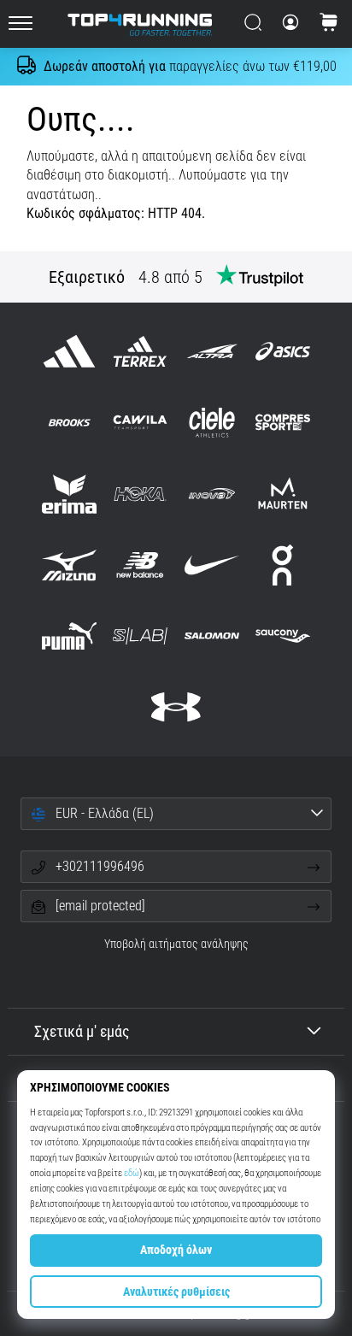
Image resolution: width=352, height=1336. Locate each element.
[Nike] (211, 564)
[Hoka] (140, 493)
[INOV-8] (211, 493)
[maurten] (282, 493)
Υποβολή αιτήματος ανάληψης (176, 944)
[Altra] (211, 351)
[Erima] (69, 493)
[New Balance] (140, 564)
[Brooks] (69, 422)
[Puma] (69, 635)
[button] (176, 813)
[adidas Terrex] (140, 351)
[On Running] (282, 564)
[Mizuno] (69, 564)
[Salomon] (211, 635)
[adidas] (69, 351)
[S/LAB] (140, 635)
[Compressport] (282, 422)
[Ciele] (211, 422)
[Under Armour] (175, 707)
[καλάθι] (328, 24)
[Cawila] (140, 422)
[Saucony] (282, 635)
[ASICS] (282, 351)
